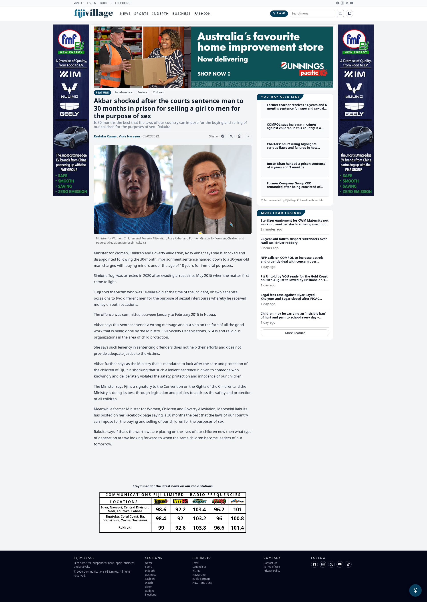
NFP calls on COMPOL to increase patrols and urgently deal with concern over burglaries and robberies (292, 261)
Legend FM (199, 566)
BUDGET (106, 3)
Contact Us (270, 563)
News (125, 13)
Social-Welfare (124, 92)
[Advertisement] (175, 467)
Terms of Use (272, 566)
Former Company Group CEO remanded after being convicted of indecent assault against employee (293, 187)
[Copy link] (248, 136)
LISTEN (91, 3)
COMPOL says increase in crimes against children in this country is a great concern (294, 128)
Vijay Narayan (129, 136)
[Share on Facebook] (223, 136)
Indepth (160, 13)
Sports (141, 13)
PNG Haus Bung (202, 582)
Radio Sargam (201, 578)
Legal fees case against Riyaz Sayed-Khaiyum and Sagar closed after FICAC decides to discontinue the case (290, 298)
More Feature (295, 333)
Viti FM (196, 570)
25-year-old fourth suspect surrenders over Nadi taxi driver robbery (294, 241)
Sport (148, 566)
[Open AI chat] (415, 590)
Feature (142, 92)
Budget (149, 590)
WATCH (78, 3)
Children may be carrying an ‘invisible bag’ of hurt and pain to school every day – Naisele (293, 317)
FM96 (195, 563)
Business (181, 13)
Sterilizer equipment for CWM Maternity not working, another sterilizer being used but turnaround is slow (294, 224)
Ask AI (280, 13)
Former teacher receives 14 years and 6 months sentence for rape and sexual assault (297, 108)
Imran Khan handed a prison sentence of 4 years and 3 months (296, 165)
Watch (149, 582)
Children (158, 92)
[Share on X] (231, 136)
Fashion (202, 13)
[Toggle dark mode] (349, 13)
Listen (148, 586)
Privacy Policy (272, 570)
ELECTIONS (122, 3)
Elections (150, 594)
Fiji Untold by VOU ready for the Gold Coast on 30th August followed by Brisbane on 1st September (294, 280)
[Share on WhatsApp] (239, 136)
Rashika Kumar (105, 136)
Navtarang (198, 574)
